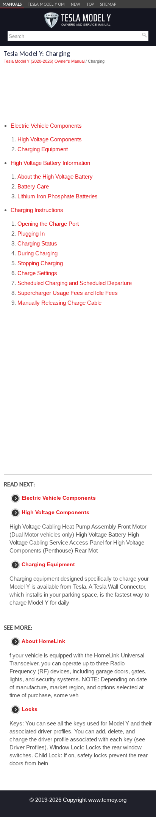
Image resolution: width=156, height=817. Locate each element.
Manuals (12, 4)
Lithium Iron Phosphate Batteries (57, 196)
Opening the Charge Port (48, 223)
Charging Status (37, 243)
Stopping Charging (40, 263)
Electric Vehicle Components (46, 125)
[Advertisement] (78, 93)
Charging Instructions (37, 210)
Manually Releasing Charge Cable (59, 302)
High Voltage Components (49, 139)
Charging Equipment (42, 149)
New (75, 4)
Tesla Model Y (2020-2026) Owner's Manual (44, 61)
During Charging (37, 253)
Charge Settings (37, 273)
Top (90, 4)
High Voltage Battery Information (50, 163)
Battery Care (33, 186)
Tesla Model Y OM (46, 4)
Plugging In (31, 233)
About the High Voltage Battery (55, 176)
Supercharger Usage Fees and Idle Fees (67, 293)
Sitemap (108, 4)
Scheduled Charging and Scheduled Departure (74, 283)
